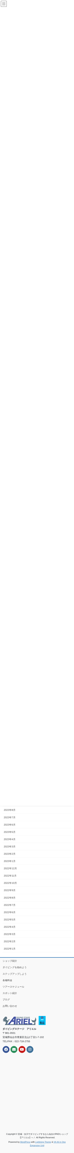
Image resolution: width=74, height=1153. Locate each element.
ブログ (6, 999)
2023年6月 (9, 824)
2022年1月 (9, 948)
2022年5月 (9, 919)
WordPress (25, 1142)
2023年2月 (9, 853)
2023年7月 (9, 817)
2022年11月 (10, 875)
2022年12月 (10, 868)
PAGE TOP (69, 1115)
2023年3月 (9, 846)
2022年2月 (9, 941)
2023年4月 (9, 839)
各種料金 (7, 980)
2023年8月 (9, 810)
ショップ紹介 (10, 960)
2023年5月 (9, 832)
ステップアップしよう (15, 973)
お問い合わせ (10, 1006)
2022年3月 (9, 934)
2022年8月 (9, 897)
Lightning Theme (43, 1142)
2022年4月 (9, 926)
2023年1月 (9, 861)
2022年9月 (9, 890)
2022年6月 (9, 912)
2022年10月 (10, 883)
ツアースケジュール (13, 986)
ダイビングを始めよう (15, 967)
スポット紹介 (10, 993)
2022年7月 (9, 905)
